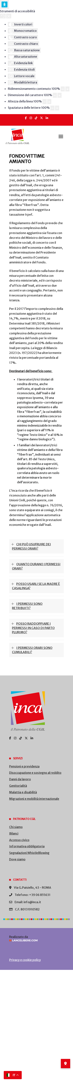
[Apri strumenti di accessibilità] (4, 4)
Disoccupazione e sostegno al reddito (35, 773)
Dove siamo (17, 859)
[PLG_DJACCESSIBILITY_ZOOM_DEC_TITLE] (63, 88)
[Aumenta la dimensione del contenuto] (67, 88)
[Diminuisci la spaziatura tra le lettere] (52, 108)
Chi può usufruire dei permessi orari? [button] (31, 546)
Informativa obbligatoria (27, 846)
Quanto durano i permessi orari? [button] (36, 566)
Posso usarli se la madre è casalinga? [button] (36, 586)
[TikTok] (36, 118)
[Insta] (31, 118)
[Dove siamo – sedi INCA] (65, 1063)
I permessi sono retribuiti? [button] (27, 606)
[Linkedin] (47, 118)
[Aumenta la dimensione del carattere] (59, 95)
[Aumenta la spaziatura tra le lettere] (57, 108)
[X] (41, 118)
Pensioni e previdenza (24, 766)
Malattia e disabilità (23, 792)
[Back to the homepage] (17, 136)
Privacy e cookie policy (25, 960)
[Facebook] (26, 118)
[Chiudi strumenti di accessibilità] (8, 16)
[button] (61, 136)
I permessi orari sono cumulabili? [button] (32, 650)
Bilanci (13, 833)
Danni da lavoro (20, 779)
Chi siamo (16, 827)
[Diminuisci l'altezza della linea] (44, 101)
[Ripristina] (3, 16)
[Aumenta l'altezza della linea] (49, 101)
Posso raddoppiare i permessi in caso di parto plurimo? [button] (33, 628)
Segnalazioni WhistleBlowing (29, 853)
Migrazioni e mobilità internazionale (34, 799)
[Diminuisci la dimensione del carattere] (55, 95)
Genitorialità (18, 786)
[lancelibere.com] (36, 940)
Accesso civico (19, 840)
